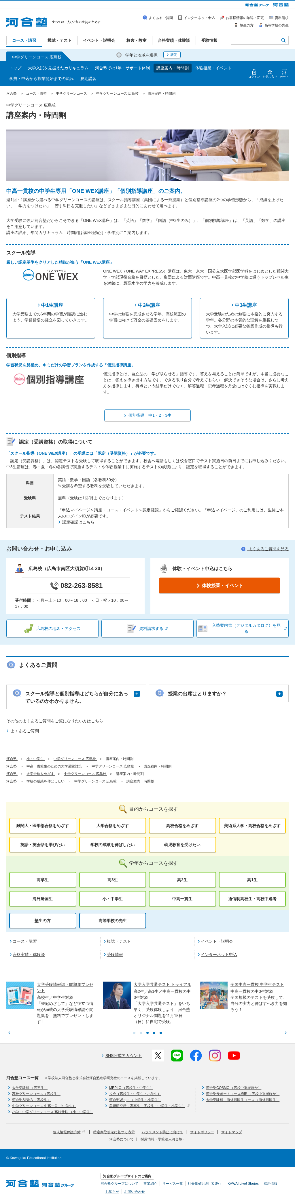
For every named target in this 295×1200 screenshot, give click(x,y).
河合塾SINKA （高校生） (31, 1100)
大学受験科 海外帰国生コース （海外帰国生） (242, 1100)
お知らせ (112, 1192)
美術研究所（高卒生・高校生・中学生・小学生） (147, 1106)
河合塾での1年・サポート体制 (122, 68)
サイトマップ (231, 1132)
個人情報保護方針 (67, 1132)
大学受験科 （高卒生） (30, 1088)
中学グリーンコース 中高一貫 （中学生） (44, 1106)
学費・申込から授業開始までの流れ (41, 78)
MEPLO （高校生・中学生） (131, 1088)
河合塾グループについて (120, 1184)
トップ (15, 68)
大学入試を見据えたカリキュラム (58, 68)
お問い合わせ (134, 1192)
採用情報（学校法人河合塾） (163, 1139)
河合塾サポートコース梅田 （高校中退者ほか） (242, 1094)
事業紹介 (150, 1184)
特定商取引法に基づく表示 (114, 1132)
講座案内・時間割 (172, 68)
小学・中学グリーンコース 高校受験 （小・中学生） (52, 1112)
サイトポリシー (202, 1132)
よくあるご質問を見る (268, 548)
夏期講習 (88, 78)
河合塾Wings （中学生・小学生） (135, 1100)
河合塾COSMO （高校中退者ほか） (233, 1088)
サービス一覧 (172, 1184)
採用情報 (270, 1184)
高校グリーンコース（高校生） (36, 1094)
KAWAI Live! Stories (243, 1184)
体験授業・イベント (213, 68)
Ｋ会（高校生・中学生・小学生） (135, 1094)
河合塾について (121, 1139)
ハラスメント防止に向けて (162, 1132)
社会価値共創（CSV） (205, 1184)
